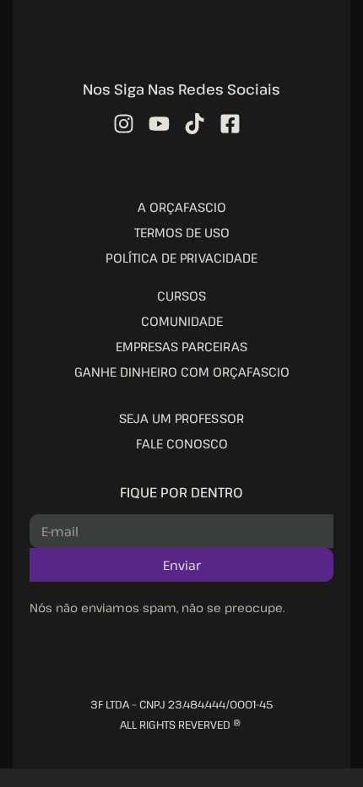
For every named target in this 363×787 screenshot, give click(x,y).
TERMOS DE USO (182, 232)
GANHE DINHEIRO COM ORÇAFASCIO (182, 371)
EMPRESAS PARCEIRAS (181, 346)
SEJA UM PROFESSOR (181, 418)
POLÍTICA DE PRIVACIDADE (181, 257)
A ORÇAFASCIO (182, 206)
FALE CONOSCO (182, 443)
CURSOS (181, 295)
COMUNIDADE (182, 320)
